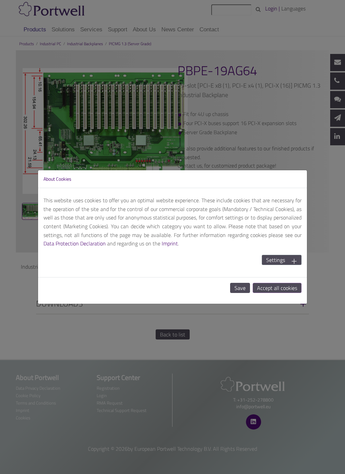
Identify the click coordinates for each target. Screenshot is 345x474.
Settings (275, 260)
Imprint (170, 243)
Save (240, 288)
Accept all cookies (277, 288)
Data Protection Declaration (74, 243)
